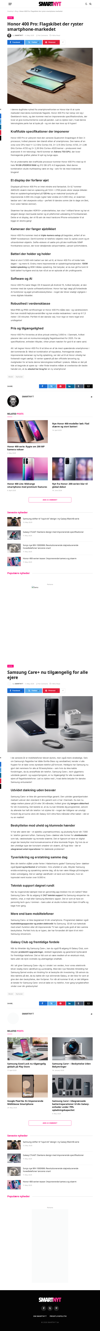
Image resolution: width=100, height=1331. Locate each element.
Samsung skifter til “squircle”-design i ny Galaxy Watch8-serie (51, 518)
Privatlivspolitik (58, 1316)
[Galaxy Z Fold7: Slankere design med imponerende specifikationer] (14, 535)
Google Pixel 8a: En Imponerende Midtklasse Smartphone (25, 1102)
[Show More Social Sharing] (62, 42)
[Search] (90, 4)
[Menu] (10, 4)
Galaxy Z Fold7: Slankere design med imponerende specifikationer (53, 532)
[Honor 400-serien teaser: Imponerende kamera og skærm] (14, 561)
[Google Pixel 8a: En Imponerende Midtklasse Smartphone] (27, 1086)
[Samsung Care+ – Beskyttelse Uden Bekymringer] (72, 1048)
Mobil (10, 18)
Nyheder (19, 377)
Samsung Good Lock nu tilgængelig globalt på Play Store (26, 1065)
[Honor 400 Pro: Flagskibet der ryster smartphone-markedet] (50, 76)
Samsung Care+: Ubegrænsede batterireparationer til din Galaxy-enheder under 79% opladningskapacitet (70, 1105)
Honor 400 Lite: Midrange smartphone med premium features (27, 485)
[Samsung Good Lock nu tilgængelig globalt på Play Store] (27, 1048)
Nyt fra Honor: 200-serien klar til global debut (70, 485)
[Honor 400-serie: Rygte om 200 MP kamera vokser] (27, 431)
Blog (16, 11)
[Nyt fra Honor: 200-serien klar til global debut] (72, 468)
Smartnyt (10, 11)
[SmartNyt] (50, 3)
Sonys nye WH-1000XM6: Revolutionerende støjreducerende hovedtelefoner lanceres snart (50, 546)
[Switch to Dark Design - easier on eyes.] (86, 4)
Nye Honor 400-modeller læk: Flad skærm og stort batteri (70, 425)
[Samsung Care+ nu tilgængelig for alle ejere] (50, 724)
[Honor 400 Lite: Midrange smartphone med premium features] (27, 468)
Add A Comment (50, 500)
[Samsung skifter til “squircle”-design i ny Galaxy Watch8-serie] (14, 521)
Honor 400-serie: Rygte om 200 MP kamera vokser (26, 448)
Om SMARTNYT (40, 1316)
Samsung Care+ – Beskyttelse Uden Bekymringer (71, 1065)
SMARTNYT (19, 35)
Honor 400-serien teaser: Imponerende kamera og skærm (49, 558)
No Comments (43, 35)
